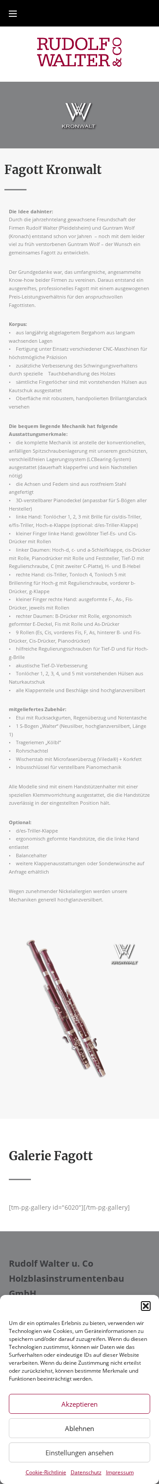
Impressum (120, 1472)
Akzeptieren (79, 1404)
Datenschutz (86, 1472)
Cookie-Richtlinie (46, 1472)
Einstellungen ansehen (79, 1452)
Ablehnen (79, 1428)
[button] (145, 1306)
